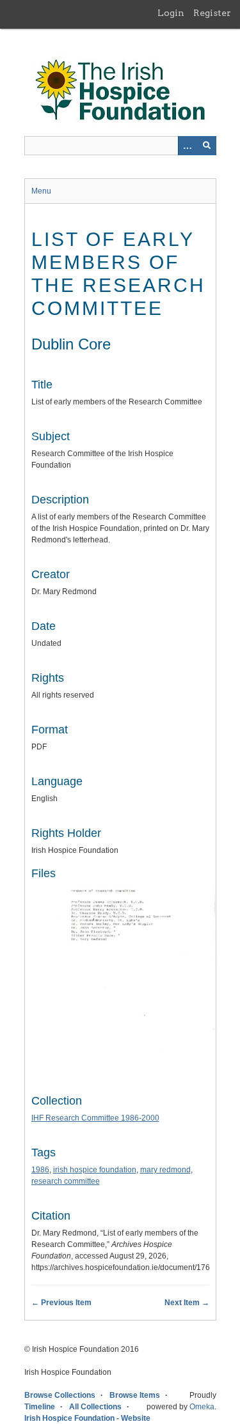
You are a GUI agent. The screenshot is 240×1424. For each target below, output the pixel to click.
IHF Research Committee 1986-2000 (95, 1118)
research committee (65, 1181)
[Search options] (187, 145)
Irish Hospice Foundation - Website (87, 1418)
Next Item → (186, 1302)
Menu (41, 191)
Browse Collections (59, 1395)
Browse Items (134, 1395)
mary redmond (165, 1169)
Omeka (201, 1406)
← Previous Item (61, 1302)
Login (170, 13)
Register (212, 13)
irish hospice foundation (94, 1169)
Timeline (39, 1406)
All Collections (95, 1406)
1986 (40, 1169)
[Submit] (206, 145)
